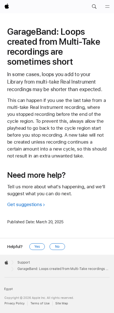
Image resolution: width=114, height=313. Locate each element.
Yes (37, 247)
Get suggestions (24, 204)
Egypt (8, 289)
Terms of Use (40, 303)
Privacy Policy (14, 303)
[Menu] (107, 6)
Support (23, 262)
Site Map (61, 303)
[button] (94, 6)
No (57, 247)
